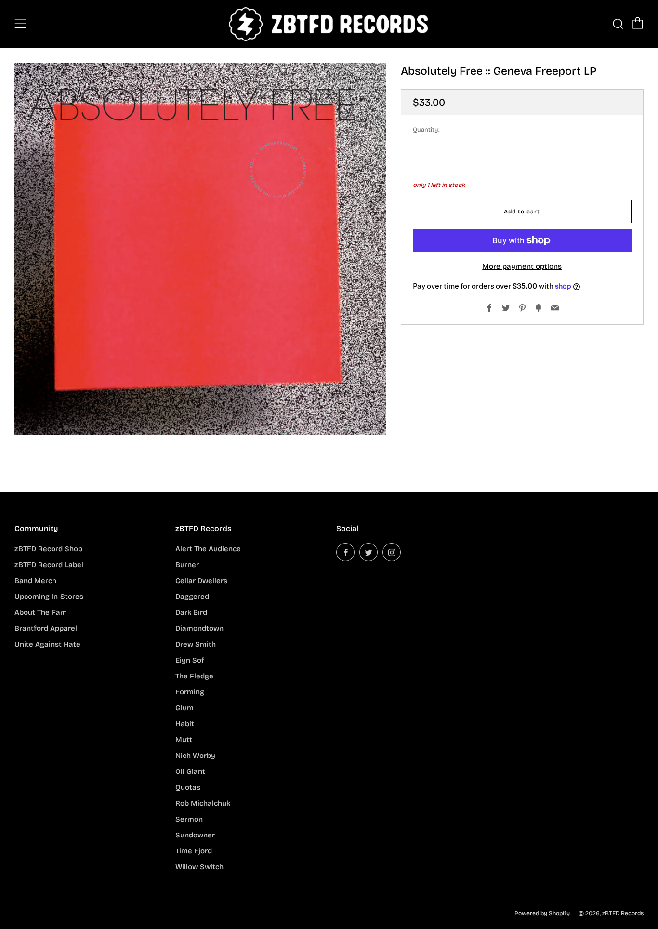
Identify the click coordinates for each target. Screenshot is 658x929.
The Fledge (194, 676)
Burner (187, 564)
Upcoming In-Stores (48, 596)
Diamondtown (199, 628)
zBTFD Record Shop (48, 548)
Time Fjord (193, 851)
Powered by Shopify (542, 913)
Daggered (192, 596)
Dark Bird (191, 612)
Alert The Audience (208, 548)
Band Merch (35, 580)
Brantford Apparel (45, 628)
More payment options (522, 266)
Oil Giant (190, 771)
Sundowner (195, 835)
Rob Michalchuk (202, 803)
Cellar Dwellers (201, 580)
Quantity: (426, 130)
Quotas (187, 787)
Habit (184, 723)
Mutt (183, 739)
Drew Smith (195, 644)
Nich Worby (195, 755)
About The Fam (40, 612)
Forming (189, 692)
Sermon (189, 819)
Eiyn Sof (189, 660)
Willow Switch (199, 867)
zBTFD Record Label (48, 564)
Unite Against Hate (47, 644)
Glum (184, 707)
